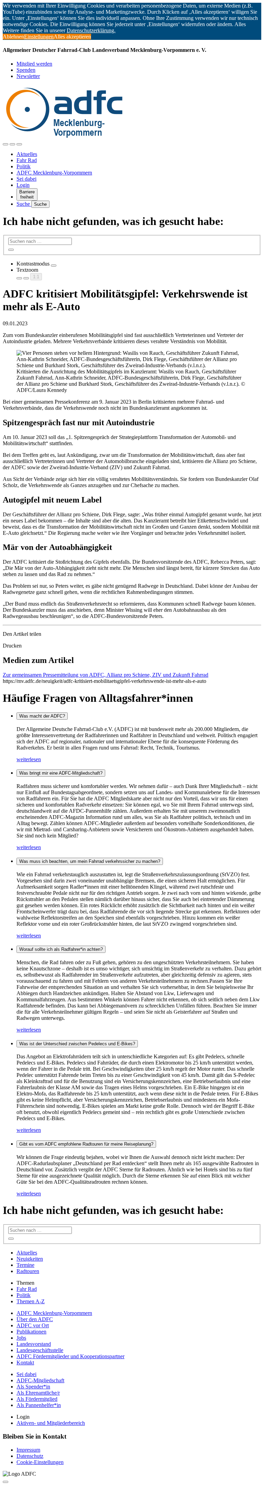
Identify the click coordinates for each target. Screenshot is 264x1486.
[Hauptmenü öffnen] (19, 144)
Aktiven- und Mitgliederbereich (50, 1423)
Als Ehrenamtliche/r (38, 1393)
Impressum (28, 1450)
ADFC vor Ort (32, 1325)
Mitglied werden (34, 64)
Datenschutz (29, 1456)
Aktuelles (26, 154)
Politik (23, 166)
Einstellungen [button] (39, 37)
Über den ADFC (34, 1319)
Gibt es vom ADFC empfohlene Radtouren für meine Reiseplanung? (86, 1144)
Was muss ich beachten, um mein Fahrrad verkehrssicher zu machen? (89, 861)
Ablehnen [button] (13, 37)
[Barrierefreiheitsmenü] (5, 144)
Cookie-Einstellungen (40, 1462)
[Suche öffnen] (12, 144)
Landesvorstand (33, 1344)
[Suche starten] (11, 250)
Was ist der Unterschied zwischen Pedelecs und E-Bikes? (77, 1043)
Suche (23, 204)
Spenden (25, 70)
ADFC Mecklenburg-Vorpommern (54, 173)
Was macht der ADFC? (42, 716)
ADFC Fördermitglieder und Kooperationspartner (70, 1356)
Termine (25, 1265)
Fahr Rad (26, 160)
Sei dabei (26, 179)
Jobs (21, 1338)
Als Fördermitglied (36, 1399)
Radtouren (27, 1271)
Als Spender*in (33, 1386)
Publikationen (31, 1332)
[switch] (53, 265)
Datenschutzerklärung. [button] (91, 30)
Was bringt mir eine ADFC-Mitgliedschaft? (60, 773)
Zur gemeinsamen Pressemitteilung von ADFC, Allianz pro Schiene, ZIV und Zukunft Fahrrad (105, 675)
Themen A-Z (30, 1301)
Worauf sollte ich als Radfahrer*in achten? (61, 949)
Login (23, 185)
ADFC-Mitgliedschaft (40, 1380)
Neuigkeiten (29, 1259)
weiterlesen (28, 759)
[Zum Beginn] (5, 1482)
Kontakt (25, 1362)
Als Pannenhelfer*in (38, 1405)
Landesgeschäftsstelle (39, 1350)
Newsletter (28, 76)
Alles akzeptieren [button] (72, 37)
